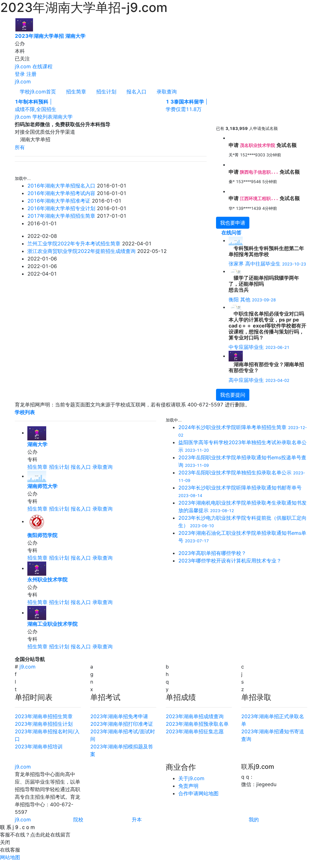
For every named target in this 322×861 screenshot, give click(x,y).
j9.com (23, 66)
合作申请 (188, 793)
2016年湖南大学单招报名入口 (61, 185)
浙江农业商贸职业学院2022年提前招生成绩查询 (81, 251)
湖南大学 (63, 117)
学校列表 (42, 117)
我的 (254, 819)
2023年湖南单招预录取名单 (197, 724)
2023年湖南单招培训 (39, 746)
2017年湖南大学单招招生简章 (61, 216)
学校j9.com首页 (38, 91)
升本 (137, 819)
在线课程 (42, 66)
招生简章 (76, 91)
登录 (20, 74)
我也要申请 (232, 223)
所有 (20, 147)
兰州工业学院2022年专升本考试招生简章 (73, 243)
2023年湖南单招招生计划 (44, 724)
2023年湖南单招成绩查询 (195, 716)
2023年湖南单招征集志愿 (195, 731)
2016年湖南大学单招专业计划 (61, 208)
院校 (78, 819)
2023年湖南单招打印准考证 (121, 724)
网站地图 (208, 793)
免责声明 (188, 786)
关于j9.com (191, 778)
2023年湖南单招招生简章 (44, 716)
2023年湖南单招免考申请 (119, 716)
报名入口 (136, 91)
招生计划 (106, 91)
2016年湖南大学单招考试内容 (61, 193)
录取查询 (167, 91)
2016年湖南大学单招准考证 (58, 201)
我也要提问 (232, 395)
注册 (31, 74)
